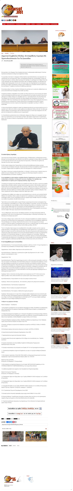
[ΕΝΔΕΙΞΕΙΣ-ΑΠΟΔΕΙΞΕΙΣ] (13, 20)
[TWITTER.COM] (4, 20)
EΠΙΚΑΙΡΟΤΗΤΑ (10, 24)
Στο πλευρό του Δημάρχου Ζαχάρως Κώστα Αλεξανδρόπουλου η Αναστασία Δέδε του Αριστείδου (11, 439)
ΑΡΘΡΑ (33, 24)
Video (52, 242)
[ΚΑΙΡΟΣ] (12, 20)
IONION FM (28, 24)
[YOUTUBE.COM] (6, 20)
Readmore (60, 256)
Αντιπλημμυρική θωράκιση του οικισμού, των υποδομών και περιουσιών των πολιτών (35, 439)
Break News (6, 53)
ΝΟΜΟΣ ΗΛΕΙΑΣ (20, 24)
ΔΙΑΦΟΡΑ (39, 24)
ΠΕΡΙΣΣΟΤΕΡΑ (46, 24)
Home (4, 24)
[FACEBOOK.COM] (2, 20)
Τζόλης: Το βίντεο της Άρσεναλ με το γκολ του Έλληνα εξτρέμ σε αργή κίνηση (60, 252)
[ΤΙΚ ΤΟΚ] (10, 20)
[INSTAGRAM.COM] (8, 20)
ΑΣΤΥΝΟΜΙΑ (54, 24)
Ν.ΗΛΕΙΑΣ (12, 53)
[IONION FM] (15, 20)
